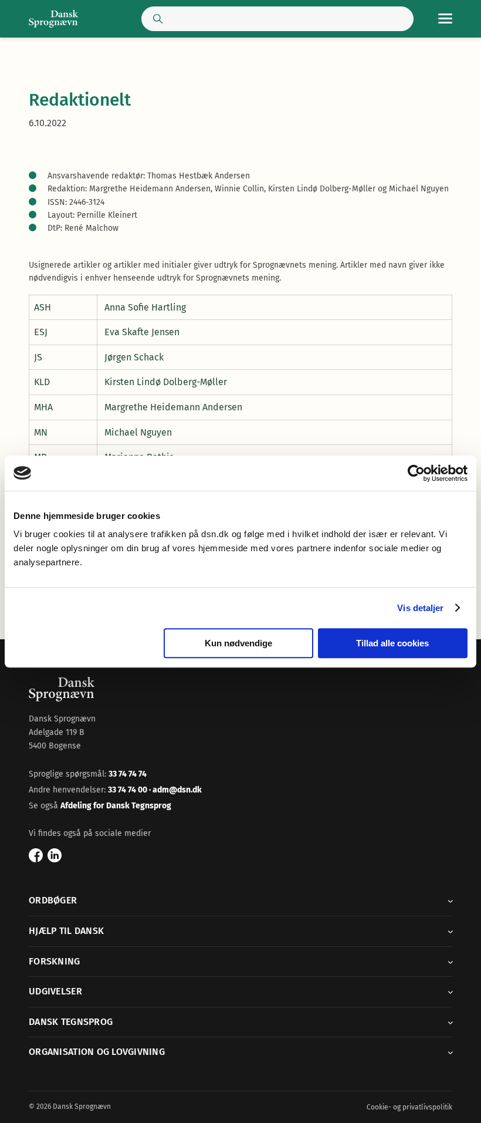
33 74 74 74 (128, 774)
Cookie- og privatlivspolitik (409, 1107)
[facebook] (36, 855)
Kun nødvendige (238, 643)
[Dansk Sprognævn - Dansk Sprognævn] (53, 19)
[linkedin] (55, 855)
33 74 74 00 (128, 790)
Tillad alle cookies (392, 643)
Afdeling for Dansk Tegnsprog (115, 806)
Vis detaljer (420, 608)
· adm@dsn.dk (175, 790)
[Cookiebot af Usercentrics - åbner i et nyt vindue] (416, 473)
